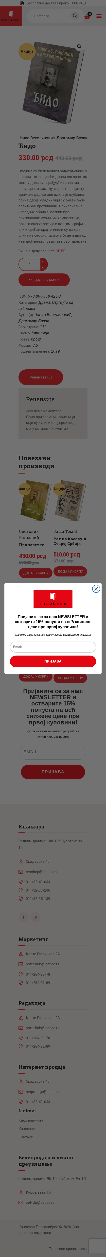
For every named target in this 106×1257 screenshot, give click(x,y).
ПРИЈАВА (52, 661)
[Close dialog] (96, 589)
